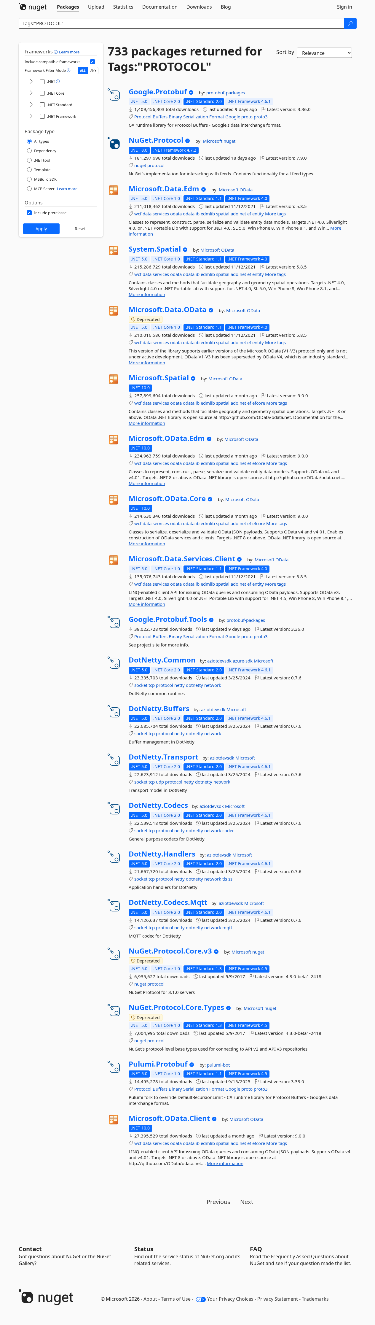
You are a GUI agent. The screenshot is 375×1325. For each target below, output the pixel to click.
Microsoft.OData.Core (167, 498)
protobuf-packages (225, 93)
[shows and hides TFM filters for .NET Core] (31, 93)
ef (249, 214)
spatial (222, 214)
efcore (258, 403)
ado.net (238, 214)
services (161, 214)
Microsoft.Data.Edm (164, 188)
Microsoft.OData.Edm (167, 438)
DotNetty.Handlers (162, 854)
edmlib (208, 214)
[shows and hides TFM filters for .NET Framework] (31, 116)
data (147, 214)
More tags (275, 214)
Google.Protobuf (158, 91)
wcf (137, 214)
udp (160, 782)
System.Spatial (155, 249)
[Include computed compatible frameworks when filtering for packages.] (92, 61)
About (150, 1299)
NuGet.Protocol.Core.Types (176, 1007)
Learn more (69, 52)
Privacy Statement (277, 1299)
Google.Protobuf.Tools (168, 619)
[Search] (350, 23)
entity (258, 214)
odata (176, 214)
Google (232, 117)
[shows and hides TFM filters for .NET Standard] (31, 105)
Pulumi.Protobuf (158, 1064)
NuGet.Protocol (156, 140)
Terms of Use (176, 1299)
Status (143, 1249)
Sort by (285, 51)
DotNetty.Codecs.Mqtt (168, 902)
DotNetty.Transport (163, 757)
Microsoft (213, 141)
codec (228, 830)
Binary (175, 117)
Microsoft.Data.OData (168, 309)
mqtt (227, 927)
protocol (156, 165)
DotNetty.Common (162, 660)
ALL (83, 71)
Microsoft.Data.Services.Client (182, 558)
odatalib (191, 214)
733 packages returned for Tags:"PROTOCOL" (185, 58)
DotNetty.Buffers (159, 708)
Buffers (160, 117)
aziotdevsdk (220, 661)
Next (246, 1202)
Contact (30, 1249)
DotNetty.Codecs (158, 805)
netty (179, 685)
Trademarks (315, 1299)
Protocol (142, 117)
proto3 (261, 117)
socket (140, 685)
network (212, 685)
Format (216, 117)
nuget (229, 141)
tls (224, 879)
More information (147, 294)
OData (246, 190)
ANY (93, 71)
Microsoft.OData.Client (169, 1118)
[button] (56, 51)
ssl (231, 879)
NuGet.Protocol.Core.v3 (170, 951)
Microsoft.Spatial (159, 377)
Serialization (195, 117)
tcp (152, 685)
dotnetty (194, 685)
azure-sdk (243, 661)
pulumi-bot (218, 1065)
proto (247, 117)
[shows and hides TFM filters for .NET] (31, 82)
